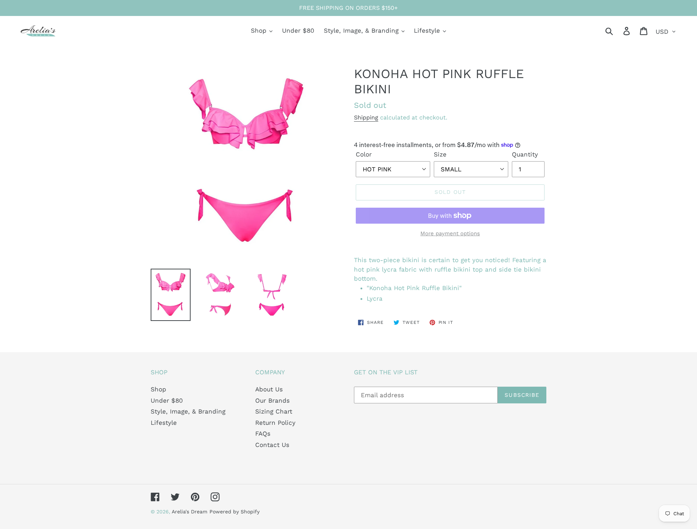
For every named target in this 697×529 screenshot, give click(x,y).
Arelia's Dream (189, 511)
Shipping (366, 117)
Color (364, 154)
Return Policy (275, 422)
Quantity (525, 154)
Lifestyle (164, 422)
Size (440, 154)
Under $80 (167, 400)
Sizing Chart (273, 411)
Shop (158, 389)
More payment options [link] (450, 233)
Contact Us (272, 444)
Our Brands (272, 400)
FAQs (262, 433)
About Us (269, 389)
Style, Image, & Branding (188, 411)
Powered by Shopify (234, 511)
